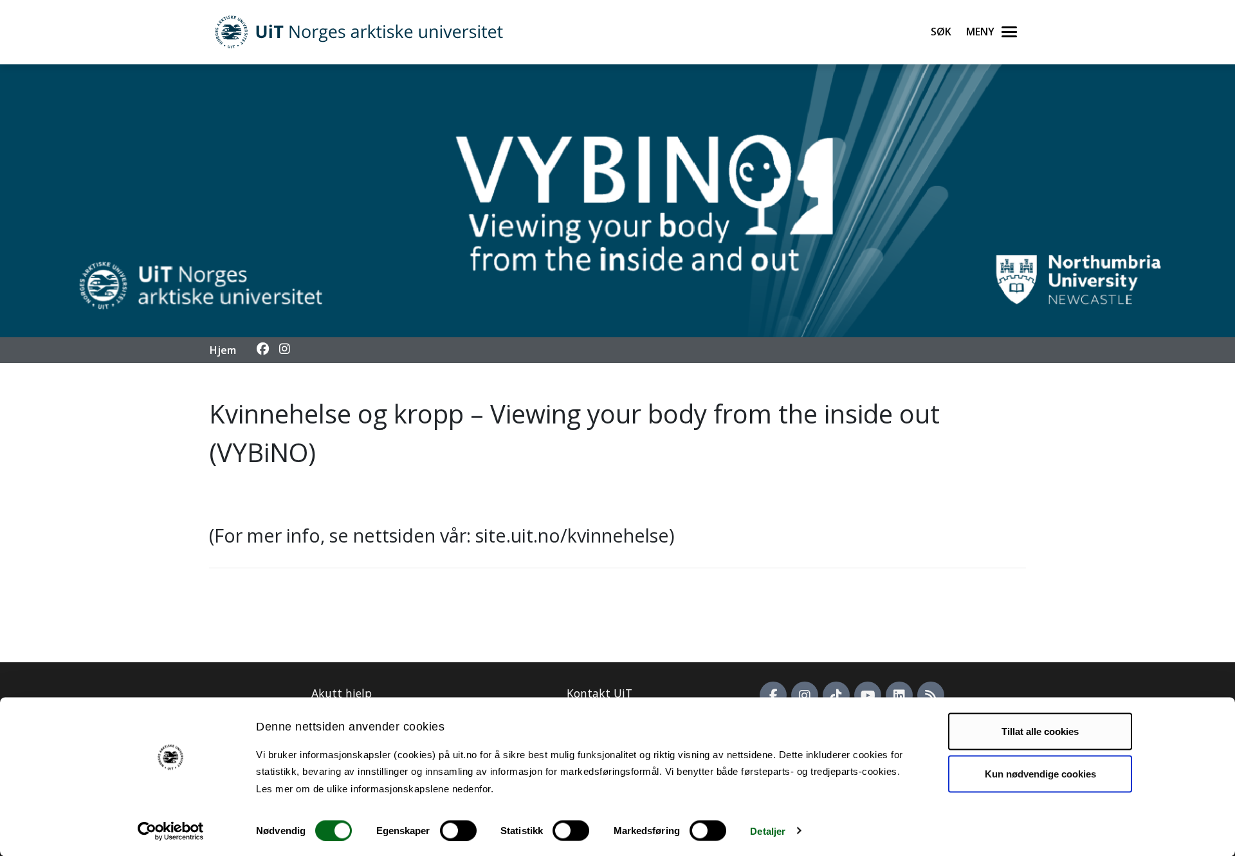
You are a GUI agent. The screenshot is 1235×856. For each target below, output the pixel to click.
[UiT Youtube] (867, 695)
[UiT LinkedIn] (899, 695)
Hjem (223, 350)
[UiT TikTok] (836, 695)
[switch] (458, 830)
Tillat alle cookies (1040, 731)
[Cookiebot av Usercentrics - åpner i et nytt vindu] (170, 831)
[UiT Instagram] (804, 695)
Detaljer (767, 830)
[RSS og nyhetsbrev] (930, 695)
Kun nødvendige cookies (1040, 773)
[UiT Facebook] (773, 695)
